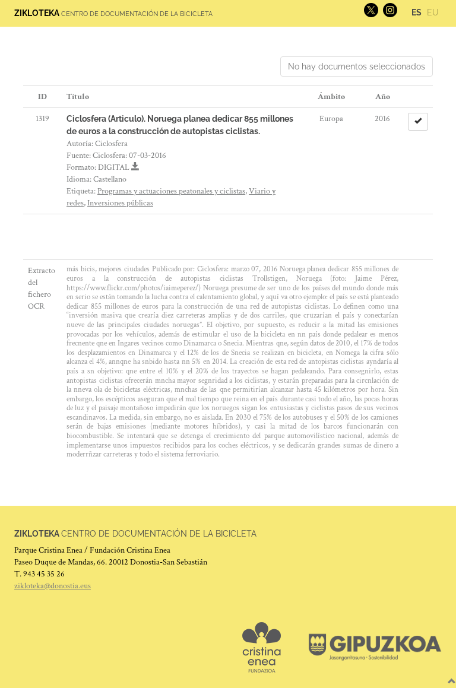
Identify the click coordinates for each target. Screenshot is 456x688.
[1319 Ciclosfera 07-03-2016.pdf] (135, 167)
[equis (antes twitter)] (370, 9)
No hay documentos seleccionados (356, 66)
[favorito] (418, 122)
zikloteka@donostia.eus (52, 586)
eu (433, 12)
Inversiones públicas (120, 203)
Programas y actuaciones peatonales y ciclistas (171, 191)
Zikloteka (36, 13)
